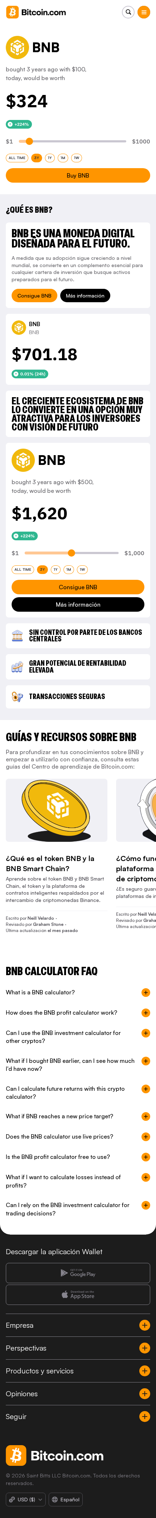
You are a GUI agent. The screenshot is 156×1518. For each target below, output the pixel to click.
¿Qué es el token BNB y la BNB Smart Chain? (50, 863)
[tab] (17, 158)
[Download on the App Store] (78, 1295)
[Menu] (143, 12)
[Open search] (128, 12)
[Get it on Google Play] (78, 1273)
